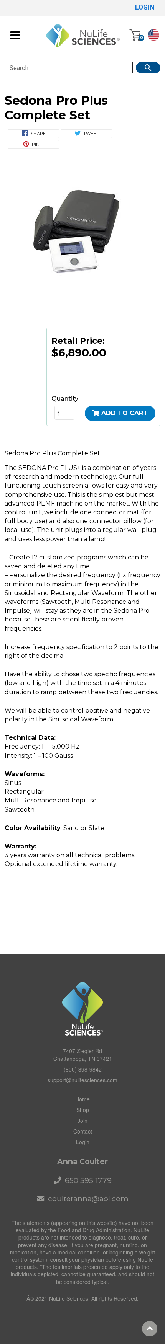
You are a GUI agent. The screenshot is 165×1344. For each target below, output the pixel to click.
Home (82, 1099)
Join (82, 1120)
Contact (82, 1131)
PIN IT (38, 144)
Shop (82, 1110)
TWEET (91, 133)
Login (82, 1142)
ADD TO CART (124, 413)
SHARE (38, 133)
